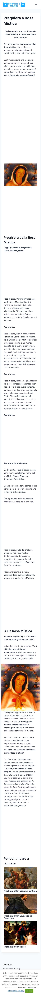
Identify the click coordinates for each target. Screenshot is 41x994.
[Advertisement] (20, 100)
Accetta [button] (29, 991)
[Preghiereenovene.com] (14, 4)
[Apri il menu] (36, 4)
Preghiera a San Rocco (15, 947)
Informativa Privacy (11, 968)
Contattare (8, 965)
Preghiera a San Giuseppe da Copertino (18, 917)
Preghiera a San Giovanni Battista (20, 891)
